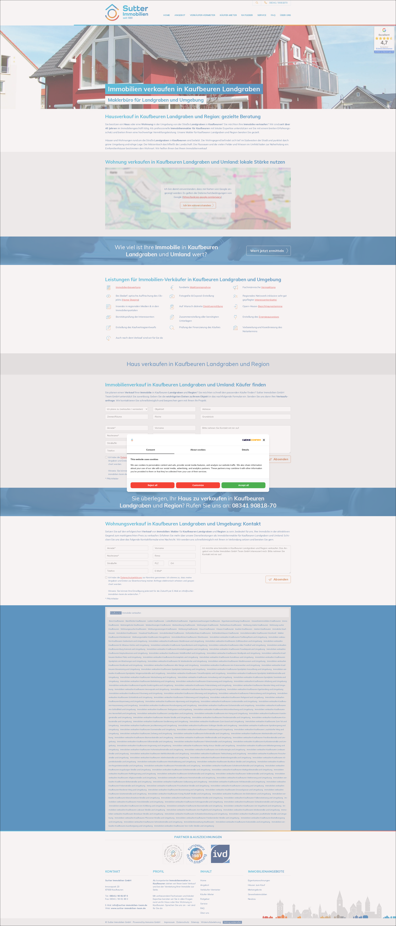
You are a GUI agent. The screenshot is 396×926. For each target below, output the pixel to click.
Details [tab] (245, 449)
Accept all (243, 485)
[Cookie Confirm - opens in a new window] (251, 440)
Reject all (152, 485)
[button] (263, 440)
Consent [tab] (150, 449)
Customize (198, 485)
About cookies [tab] (198, 449)
